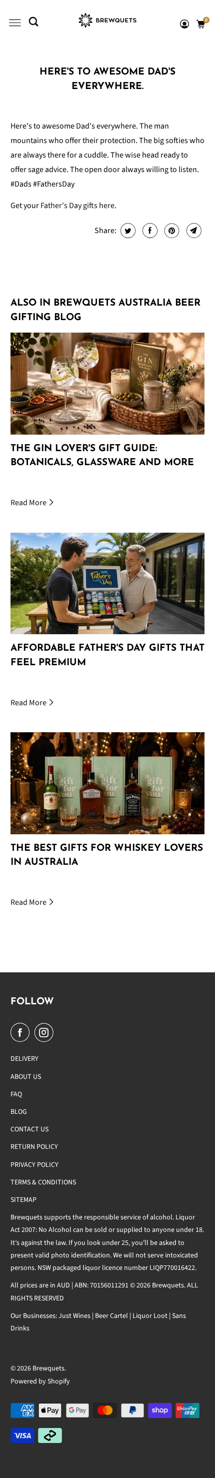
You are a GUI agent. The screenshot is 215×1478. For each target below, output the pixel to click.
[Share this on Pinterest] (171, 230)
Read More (29, 502)
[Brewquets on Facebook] (22, 1032)
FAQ (16, 1094)
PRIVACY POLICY (34, 1165)
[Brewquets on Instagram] (46, 1032)
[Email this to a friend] (193, 230)
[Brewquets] (108, 23)
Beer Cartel (111, 1316)
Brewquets (48, 1368)
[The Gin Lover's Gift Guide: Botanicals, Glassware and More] (107, 383)
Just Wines (74, 1316)
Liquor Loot (150, 1316)
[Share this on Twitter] (127, 230)
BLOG (18, 1112)
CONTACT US (29, 1129)
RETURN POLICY (34, 1147)
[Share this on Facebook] (149, 230)
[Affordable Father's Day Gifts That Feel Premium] (107, 583)
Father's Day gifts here (77, 205)
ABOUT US (25, 1077)
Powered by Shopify (40, 1381)
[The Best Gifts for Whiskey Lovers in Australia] (107, 783)
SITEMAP (23, 1200)
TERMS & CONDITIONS (43, 1182)
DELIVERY (24, 1059)
